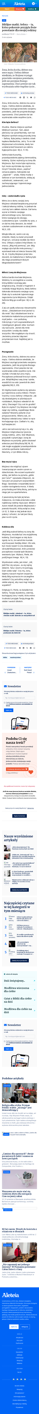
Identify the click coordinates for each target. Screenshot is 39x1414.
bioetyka (6, 1172)
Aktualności (19, 1338)
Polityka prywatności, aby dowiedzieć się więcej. (19, 704)
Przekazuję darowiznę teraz (16, 769)
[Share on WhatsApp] (35, 97)
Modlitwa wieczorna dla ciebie (16, 990)
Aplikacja (19, 1355)
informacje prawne (19, 1397)
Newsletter (19, 1352)
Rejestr (7, 9)
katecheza (7, 1086)
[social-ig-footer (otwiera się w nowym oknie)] (25, 1380)
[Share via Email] (31, 97)
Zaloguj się (30, 808)
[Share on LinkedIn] (24, 97)
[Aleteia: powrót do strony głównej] (19, 4)
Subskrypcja (19, 1358)
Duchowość (19, 1343)
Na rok (20, 1372)
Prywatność (19, 1407)
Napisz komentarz (19, 816)
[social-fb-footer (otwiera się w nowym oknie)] (17, 1380)
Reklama (19, 1363)
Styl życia (5, 16)
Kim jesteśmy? (19, 1393)
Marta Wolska (21, 34)
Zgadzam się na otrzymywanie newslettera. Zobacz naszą (19, 704)
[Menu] (7, 3)
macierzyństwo (15, 657)
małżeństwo (8, 1210)
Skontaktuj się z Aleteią (19, 1404)
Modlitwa (31, 9)
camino (6, 1134)
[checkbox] (4, 702)
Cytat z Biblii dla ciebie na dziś (18, 1000)
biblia (5, 657)
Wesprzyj (19, 9)
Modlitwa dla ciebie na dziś (18, 1011)
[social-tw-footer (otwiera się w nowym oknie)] (21, 1380)
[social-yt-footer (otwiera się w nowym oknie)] (14, 1380)
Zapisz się (9, 710)
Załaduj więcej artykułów (19, 890)
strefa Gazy (7, 1245)
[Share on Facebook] (20, 97)
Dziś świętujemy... (14, 980)
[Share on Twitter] (27, 97)
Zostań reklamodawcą (19, 1400)
